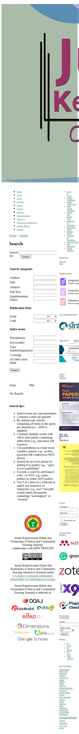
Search (19, 205)
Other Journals (70, 657)
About (19, 195)
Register (20, 202)
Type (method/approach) (21, 348)
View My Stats (62, 263)
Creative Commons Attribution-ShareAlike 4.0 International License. (33, 577)
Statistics (21, 219)
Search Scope (65, 628)
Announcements (23, 216)
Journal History (23, 226)
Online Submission (71, 203)
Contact (20, 229)
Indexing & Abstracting (27, 223)
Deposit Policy (70, 233)
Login (19, 198)
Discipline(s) (17, 337)
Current (20, 209)
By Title (69, 653)
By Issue (69, 645)
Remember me (69, 520)
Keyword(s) (17, 342)
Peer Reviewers (71, 245)
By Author (69, 649)
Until (13, 320)
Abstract (15, 287)
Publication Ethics (71, 228)
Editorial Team (72, 242)
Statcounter (63, 258)
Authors (15, 277)
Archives (20, 212)
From (13, 316)
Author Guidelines (71, 199)
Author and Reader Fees (69, 216)
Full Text (15, 292)
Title (12, 282)
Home (19, 192)
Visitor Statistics (70, 249)
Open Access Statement (71, 208)
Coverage (15, 355)
